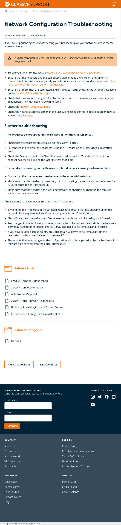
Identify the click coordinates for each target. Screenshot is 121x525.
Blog (6, 502)
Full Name (11, 399)
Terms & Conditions (73, 456)
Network (16, 341)
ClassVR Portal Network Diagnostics (32, 301)
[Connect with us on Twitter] (100, 397)
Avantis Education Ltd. (34, 523)
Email (9, 412)
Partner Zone (69, 481)
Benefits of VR (12, 487)
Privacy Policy (69, 446)
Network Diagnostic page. (35, 106)
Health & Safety (71, 461)
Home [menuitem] (11, 11)
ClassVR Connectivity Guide (27, 287)
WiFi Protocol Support (24, 294)
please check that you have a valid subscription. (73, 72)
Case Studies (11, 492)
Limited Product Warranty (76, 466)
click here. (27, 115)
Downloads (10, 481)
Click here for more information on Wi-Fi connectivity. (61, 82)
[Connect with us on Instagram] (93, 397)
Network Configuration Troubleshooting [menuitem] (50, 11)
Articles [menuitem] (23, 11)
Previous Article (19, 364)
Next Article (48, 364)
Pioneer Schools (13, 466)
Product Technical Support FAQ (29, 281)
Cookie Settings (70, 492)
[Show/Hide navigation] (114, 4)
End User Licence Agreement (78, 451)
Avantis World (12, 456)
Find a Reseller (70, 487)
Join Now (12, 425)
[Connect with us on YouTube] (93, 405)
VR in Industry (12, 461)
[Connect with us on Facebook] (107, 397)
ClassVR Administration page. (33, 93)
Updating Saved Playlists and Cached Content (37, 307)
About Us (9, 446)
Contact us (10, 451)
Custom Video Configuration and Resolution (37, 314)
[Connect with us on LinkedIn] (113, 397)
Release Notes (12, 497)
